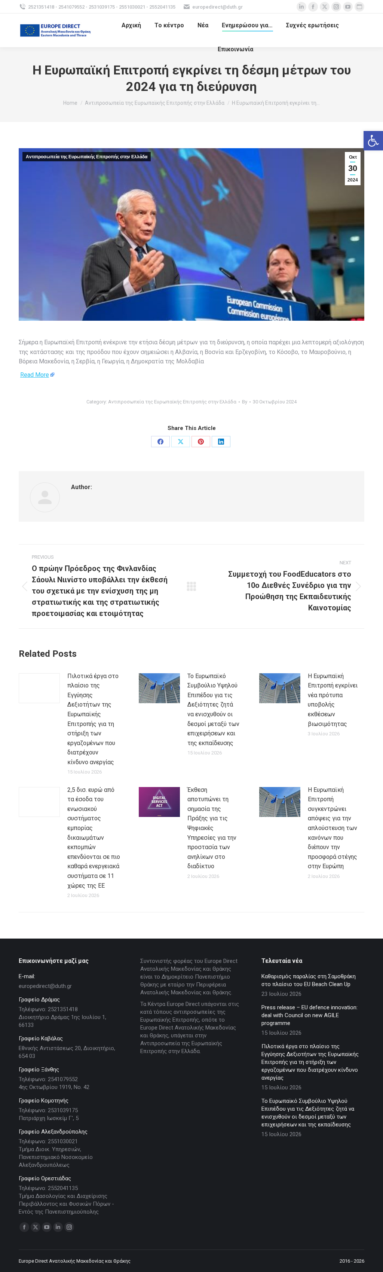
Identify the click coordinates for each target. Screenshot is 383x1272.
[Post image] (39, 688)
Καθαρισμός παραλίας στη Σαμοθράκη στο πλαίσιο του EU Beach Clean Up (308, 980)
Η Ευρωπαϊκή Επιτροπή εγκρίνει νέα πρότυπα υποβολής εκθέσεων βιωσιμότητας (333, 699)
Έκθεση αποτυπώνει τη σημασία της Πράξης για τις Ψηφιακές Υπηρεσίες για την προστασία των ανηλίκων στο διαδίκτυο (211, 828)
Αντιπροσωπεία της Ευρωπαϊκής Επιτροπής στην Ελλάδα (86, 156)
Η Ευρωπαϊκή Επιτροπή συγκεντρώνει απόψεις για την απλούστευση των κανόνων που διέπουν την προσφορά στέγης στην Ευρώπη (332, 828)
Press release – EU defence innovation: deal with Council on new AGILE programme (309, 1015)
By (244, 402)
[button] (373, 140)
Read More (34, 374)
